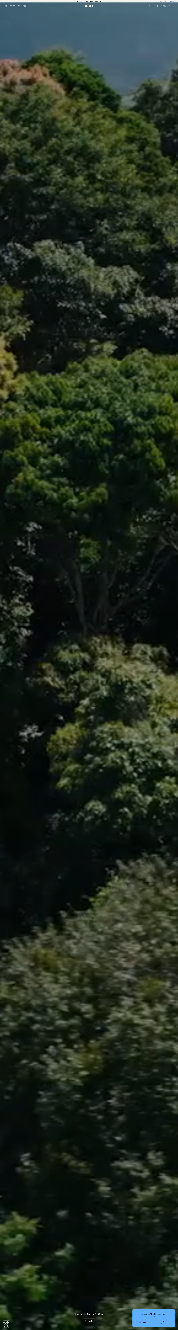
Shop (5, 6)
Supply (24, 6)
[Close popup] (172, 1312)
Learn (18, 6)
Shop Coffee (89, 1321)
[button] (163, 6)
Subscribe (12, 6)
